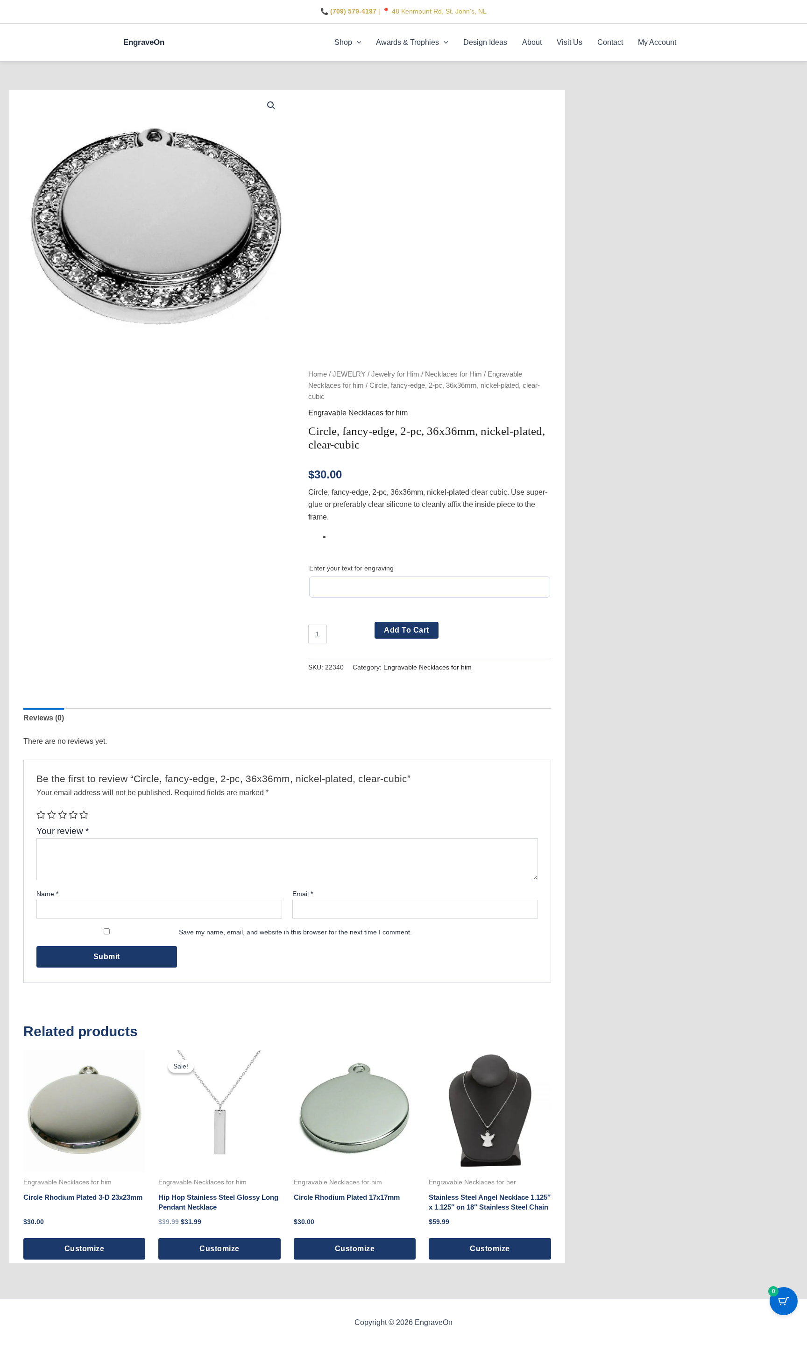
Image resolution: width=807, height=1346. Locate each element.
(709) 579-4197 (353, 11)
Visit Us (569, 42)
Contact (610, 42)
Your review (62, 831)
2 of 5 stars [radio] (51, 814)
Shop (343, 42)
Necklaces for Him (453, 374)
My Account (657, 42)
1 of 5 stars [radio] (40, 814)
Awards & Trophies (407, 42)
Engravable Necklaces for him (358, 413)
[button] (356, 42)
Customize (84, 1249)
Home (317, 374)
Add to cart (406, 630)
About (532, 42)
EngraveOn (143, 42)
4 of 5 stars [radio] (73, 814)
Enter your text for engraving (351, 568)
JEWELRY (349, 374)
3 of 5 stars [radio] (62, 814)
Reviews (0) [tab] (43, 718)
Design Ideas (485, 42)
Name (47, 893)
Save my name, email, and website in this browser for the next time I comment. (295, 932)
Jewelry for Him (395, 374)
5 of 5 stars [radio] (83, 814)
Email (302, 893)
